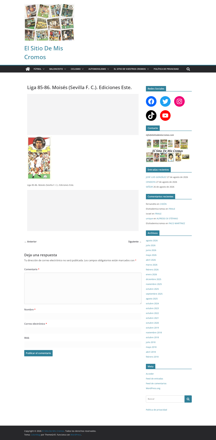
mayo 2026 (151, 255)
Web (26, 337)
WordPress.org (153, 388)
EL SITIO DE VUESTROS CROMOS (130, 69)
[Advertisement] (83, 114)
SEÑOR (149, 186)
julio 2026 (150, 245)
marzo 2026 (151, 264)
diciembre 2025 (153, 279)
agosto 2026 (152, 240)
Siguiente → (135, 241)
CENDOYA (151, 182)
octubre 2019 (152, 327)
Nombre (30, 309)
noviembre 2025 (154, 284)
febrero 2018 (152, 356)
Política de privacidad (166, 69)
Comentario (31, 269)
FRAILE (172, 208)
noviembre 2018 (154, 332)
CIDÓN (163, 204)
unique (149, 218)
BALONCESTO (56, 69)
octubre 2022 (152, 313)
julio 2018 (150, 342)
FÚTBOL (37, 69)
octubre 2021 (152, 318)
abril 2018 (151, 351)
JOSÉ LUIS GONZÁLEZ (156, 177)
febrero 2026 (152, 269)
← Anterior (30, 241)
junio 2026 (151, 250)
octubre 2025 (152, 289)
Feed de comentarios (156, 383)
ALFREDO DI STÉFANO (167, 218)
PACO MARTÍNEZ (177, 223)
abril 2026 (151, 259)
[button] (43, 69)
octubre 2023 (152, 308)
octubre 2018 (152, 337)
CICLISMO (76, 69)
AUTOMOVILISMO (97, 69)
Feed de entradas (154, 378)
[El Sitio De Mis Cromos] (27, 69)
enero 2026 (151, 274)
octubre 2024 (152, 303)
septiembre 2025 (154, 293)
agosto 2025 (152, 298)
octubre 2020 (152, 322)
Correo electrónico (35, 323)
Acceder (150, 373)
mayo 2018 (151, 347)
